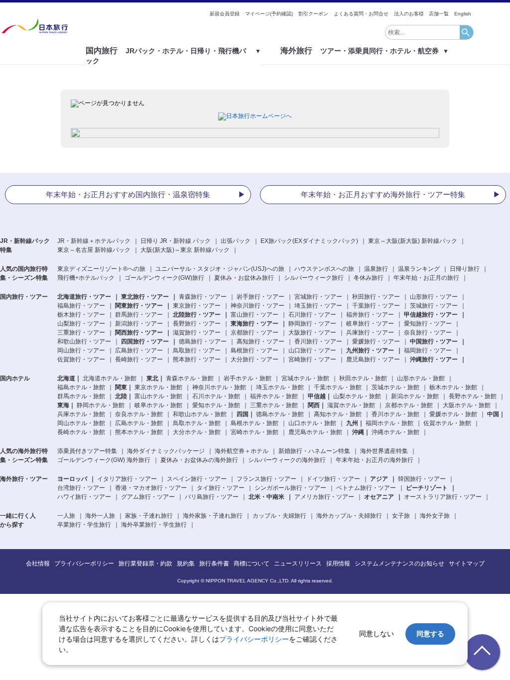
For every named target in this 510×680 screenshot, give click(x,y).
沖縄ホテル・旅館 (395, 432)
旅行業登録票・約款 (145, 563)
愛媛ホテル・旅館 (453, 414)
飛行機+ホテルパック (86, 277)
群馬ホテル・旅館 (81, 396)
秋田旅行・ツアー (376, 296)
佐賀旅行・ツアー (81, 359)
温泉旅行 (376, 268)
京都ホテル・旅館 (409, 405)
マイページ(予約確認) (269, 13)
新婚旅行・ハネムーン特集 (314, 451)
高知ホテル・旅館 (338, 414)
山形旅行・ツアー (434, 296)
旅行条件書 (214, 563)
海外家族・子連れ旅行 (213, 515)
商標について (251, 563)
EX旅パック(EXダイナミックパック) (309, 240)
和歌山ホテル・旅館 (200, 414)
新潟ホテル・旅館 (415, 396)
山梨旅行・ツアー (81, 323)
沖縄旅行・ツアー (434, 359)
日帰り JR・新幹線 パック (175, 240)
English (462, 13)
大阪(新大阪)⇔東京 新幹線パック (185, 249)
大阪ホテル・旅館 (467, 405)
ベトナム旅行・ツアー (366, 487)
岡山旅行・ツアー (81, 350)
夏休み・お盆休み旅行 (244, 277)
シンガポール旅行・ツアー (290, 487)
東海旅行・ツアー (254, 323)
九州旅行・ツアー (370, 350)
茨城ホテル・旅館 (395, 387)
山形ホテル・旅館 (421, 378)
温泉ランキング (419, 268)
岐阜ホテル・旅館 (158, 405)
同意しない (376, 633)
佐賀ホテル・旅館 (447, 423)
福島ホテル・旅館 (81, 387)
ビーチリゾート (427, 487)
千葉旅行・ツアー (376, 305)
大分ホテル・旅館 (197, 432)
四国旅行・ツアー (145, 341)
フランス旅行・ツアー (266, 478)
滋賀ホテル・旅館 (351, 405)
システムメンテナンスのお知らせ (399, 563)
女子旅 (401, 515)
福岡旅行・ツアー (428, 350)
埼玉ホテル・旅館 (280, 387)
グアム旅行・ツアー (148, 496)
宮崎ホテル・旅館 (254, 432)
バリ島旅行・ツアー (212, 496)
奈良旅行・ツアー (428, 332)
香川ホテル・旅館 (395, 414)
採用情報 (338, 563)
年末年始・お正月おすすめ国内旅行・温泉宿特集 (128, 194)
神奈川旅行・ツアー (257, 305)
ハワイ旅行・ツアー (84, 496)
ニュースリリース (298, 563)
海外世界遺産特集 (384, 451)
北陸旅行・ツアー (197, 314)
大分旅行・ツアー (254, 359)
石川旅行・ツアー (312, 314)
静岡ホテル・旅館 (101, 405)
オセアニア (379, 496)
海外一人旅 (100, 515)
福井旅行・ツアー (370, 314)
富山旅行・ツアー (254, 314)
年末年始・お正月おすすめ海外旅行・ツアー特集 (383, 194)
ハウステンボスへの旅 (324, 268)
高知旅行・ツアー (260, 341)
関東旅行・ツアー (139, 305)
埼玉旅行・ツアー (318, 305)
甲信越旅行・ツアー (431, 314)
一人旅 (66, 515)
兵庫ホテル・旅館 (81, 414)
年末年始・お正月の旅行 (426, 277)
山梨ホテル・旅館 (357, 396)
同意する (430, 633)
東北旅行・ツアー (145, 296)
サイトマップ (467, 563)
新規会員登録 (225, 13)
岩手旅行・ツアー (260, 296)
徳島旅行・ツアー (203, 341)
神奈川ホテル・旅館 (219, 387)
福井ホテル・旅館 (274, 396)
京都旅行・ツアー (254, 332)
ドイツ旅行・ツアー (333, 478)
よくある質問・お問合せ (361, 13)
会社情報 (38, 563)
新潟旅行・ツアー (139, 323)
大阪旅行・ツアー (312, 332)
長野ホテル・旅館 (473, 396)
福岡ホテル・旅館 (389, 423)
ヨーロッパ (72, 478)
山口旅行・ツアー (312, 350)
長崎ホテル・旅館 (81, 432)
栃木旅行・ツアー (81, 314)
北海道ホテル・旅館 (109, 378)
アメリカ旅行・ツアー (324, 496)
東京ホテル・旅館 (158, 387)
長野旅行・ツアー (197, 323)
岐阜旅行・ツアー (370, 323)
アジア (379, 478)
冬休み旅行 (368, 277)
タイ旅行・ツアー (221, 487)
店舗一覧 (439, 13)
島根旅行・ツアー (254, 350)
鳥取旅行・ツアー (197, 350)
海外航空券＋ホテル (241, 451)
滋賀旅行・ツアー (197, 332)
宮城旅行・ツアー (318, 296)
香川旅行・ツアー (318, 341)
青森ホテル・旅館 (190, 378)
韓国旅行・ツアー (422, 478)
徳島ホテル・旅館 (280, 414)
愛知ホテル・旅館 (216, 405)
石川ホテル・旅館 (216, 396)
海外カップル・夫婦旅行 (349, 515)
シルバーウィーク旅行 (314, 277)
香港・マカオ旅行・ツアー (151, 487)
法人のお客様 (409, 13)
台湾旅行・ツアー (81, 487)
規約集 (186, 563)
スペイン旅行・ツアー (197, 478)
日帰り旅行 (465, 268)
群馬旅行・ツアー (139, 314)
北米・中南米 (266, 496)
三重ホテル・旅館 (274, 405)
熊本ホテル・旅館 (139, 432)
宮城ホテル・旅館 (305, 378)
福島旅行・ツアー (81, 305)
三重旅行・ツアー (81, 332)
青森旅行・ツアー (203, 296)
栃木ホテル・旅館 (453, 387)
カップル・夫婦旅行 (279, 515)
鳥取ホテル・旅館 (197, 423)
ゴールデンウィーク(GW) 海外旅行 (103, 459)
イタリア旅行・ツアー (127, 478)
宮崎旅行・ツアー (312, 359)
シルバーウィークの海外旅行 (287, 459)
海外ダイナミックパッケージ (166, 451)
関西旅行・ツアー (139, 332)
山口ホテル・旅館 (312, 423)
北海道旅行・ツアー (84, 296)
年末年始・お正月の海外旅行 (374, 459)
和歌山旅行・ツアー (84, 341)
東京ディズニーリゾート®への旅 (101, 268)
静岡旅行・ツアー (312, 323)
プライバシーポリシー (84, 563)
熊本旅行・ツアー (197, 359)
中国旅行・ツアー (434, 341)
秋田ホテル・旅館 (363, 378)
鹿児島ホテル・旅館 (315, 432)
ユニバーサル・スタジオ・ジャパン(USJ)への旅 (219, 268)
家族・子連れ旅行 (149, 515)
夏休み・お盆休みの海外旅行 (199, 459)
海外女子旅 (435, 515)
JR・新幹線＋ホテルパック (93, 240)
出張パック (236, 240)
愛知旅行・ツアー (428, 323)
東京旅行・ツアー (197, 305)
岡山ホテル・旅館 (81, 423)
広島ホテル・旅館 (139, 423)
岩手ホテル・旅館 (247, 378)
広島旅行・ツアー (139, 350)
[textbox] (422, 32)
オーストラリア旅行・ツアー (443, 496)
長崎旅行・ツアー (139, 359)
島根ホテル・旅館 (254, 423)
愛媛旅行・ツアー (376, 341)
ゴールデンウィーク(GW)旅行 (164, 277)
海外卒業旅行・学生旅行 (154, 524)
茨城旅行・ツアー (434, 305)
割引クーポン (313, 13)
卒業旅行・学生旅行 (84, 524)
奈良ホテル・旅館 (139, 414)
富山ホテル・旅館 (158, 396)
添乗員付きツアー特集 (87, 451)
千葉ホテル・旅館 (338, 387)
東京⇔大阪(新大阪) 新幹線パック (412, 240)
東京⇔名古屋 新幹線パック (93, 249)
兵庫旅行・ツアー (370, 332)
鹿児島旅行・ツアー (373, 359)
